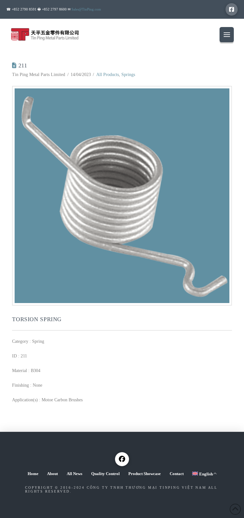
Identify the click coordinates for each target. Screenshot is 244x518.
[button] (227, 34)
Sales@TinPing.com (86, 9)
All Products (107, 74)
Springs (128, 74)
